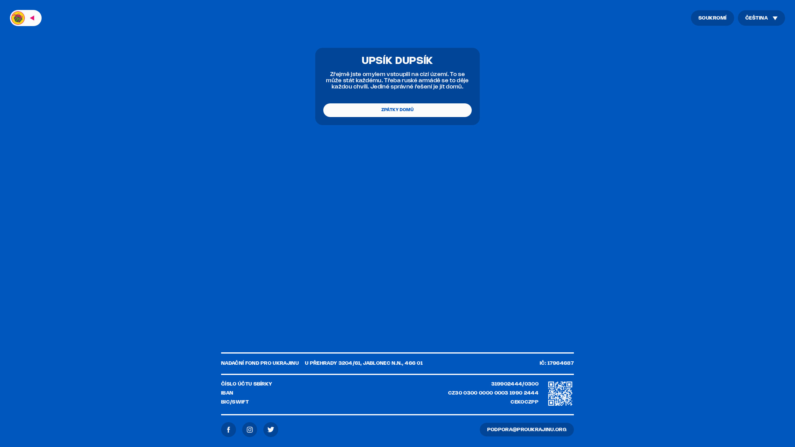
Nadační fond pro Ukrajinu (260, 363)
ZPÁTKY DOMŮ (397, 110)
